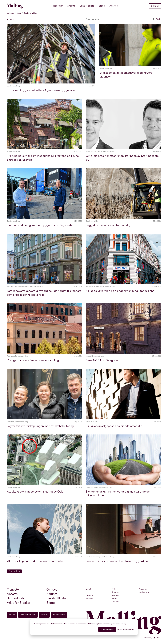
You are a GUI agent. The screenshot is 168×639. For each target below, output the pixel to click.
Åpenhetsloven (144, 592)
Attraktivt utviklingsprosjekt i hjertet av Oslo (35, 491)
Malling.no (10, 13)
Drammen (115, 592)
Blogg (19, 13)
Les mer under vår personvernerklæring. (112, 624)
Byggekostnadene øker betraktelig (108, 225)
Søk (157, 19)
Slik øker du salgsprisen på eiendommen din (114, 426)
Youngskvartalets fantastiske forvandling (33, 360)
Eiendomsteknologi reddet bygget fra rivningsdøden (40, 225)
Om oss (51, 589)
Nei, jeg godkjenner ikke (125, 629)
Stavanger (116, 595)
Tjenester (13, 589)
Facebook (89, 595)
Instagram (89, 598)
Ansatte (12, 594)
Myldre (44, 614)
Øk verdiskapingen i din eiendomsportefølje (35, 561)
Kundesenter (59, 614)
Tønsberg (115, 601)
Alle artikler (14, 571)
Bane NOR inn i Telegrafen (103, 360)
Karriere (51, 594)
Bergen (114, 598)
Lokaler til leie (56, 598)
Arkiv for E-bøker (18, 603)
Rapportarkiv (16, 598)
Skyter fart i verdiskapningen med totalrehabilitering (40, 426)
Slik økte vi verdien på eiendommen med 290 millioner (120, 291)
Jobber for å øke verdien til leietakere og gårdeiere (118, 561)
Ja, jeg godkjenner (107, 629)
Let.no (12, 614)
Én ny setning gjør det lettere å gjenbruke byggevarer (41, 90)
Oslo (114, 589)
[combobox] (119, 19)
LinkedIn (89, 589)
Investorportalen (28, 614)
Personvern (143, 589)
